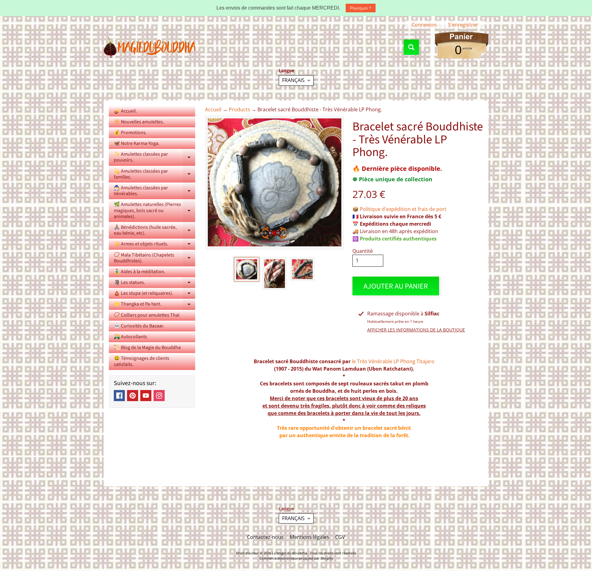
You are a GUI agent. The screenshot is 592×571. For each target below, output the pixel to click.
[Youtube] (145, 395)
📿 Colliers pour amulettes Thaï (146, 315)
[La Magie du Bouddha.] (150, 47)
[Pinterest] (132, 395)
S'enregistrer (463, 24)
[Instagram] (159, 395)
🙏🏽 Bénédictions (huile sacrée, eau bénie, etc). (154, 230)
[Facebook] (119, 395)
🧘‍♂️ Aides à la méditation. (139, 271)
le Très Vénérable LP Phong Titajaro (393, 361)
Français (293, 80)
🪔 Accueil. (125, 111)
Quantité (362, 251)
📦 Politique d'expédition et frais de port (399, 209)
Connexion (424, 24)
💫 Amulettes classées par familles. (154, 174)
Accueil (213, 109)
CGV (340, 537)
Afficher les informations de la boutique (416, 330)
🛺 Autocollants (130, 336)
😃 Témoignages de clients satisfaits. (141, 361)
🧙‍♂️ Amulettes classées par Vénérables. (154, 191)
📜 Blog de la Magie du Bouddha (147, 347)
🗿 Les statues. (154, 283)
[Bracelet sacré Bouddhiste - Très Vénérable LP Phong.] (246, 269)
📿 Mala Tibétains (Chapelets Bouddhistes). (154, 258)
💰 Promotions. (130, 132)
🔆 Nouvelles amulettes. (139, 121)
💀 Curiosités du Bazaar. (139, 325)
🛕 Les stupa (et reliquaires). (154, 294)
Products (239, 109)
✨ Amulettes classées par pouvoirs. (154, 157)
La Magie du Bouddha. (290, 553)
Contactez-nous (265, 537)
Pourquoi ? (360, 8)
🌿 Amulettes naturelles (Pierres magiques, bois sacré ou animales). (154, 210)
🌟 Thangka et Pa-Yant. (154, 305)
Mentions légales (309, 537)
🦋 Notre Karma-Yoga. (136, 143)
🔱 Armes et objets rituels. (154, 244)
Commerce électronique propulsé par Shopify (296, 558)
